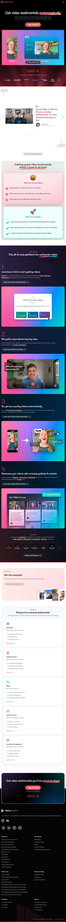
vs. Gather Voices (6, 902)
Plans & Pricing (39, 871)
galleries (15, 477)
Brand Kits (4, 857)
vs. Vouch (4, 907)
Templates (4, 854)
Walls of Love (5, 852)
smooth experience (19, 345)
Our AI (3, 276)
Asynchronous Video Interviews (11, 894)
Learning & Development (42, 849)
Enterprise (37, 877)
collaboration (27, 539)
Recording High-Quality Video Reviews (13, 887)
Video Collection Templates (10, 877)
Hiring (36, 844)
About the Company (40, 902)
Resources (5, 871)
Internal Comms (39, 847)
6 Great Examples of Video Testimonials (14, 884)
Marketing (37, 839)
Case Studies (5, 874)
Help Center (5, 879)
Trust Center (38, 910)
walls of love (23, 477)
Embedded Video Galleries (9, 849)
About (36, 899)
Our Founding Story (40, 905)
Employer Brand (39, 842)
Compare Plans (39, 874)
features (22, 537)
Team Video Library (7, 864)
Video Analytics (6, 867)
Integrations (5, 862)
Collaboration (5, 859)
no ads (19, 479)
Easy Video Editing (7, 844)
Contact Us (37, 907)
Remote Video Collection (9, 839)
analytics (44, 539)
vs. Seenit (4, 905)
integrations (36, 539)
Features (4, 836)
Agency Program (39, 879)
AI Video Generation (7, 842)
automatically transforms (14, 410)
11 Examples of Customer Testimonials (13, 889)
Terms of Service (59, 919)
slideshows (31, 477)
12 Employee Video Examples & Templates (14, 892)
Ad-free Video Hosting (8, 847)
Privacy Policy (49, 919)
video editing (17, 539)
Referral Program (6, 882)
